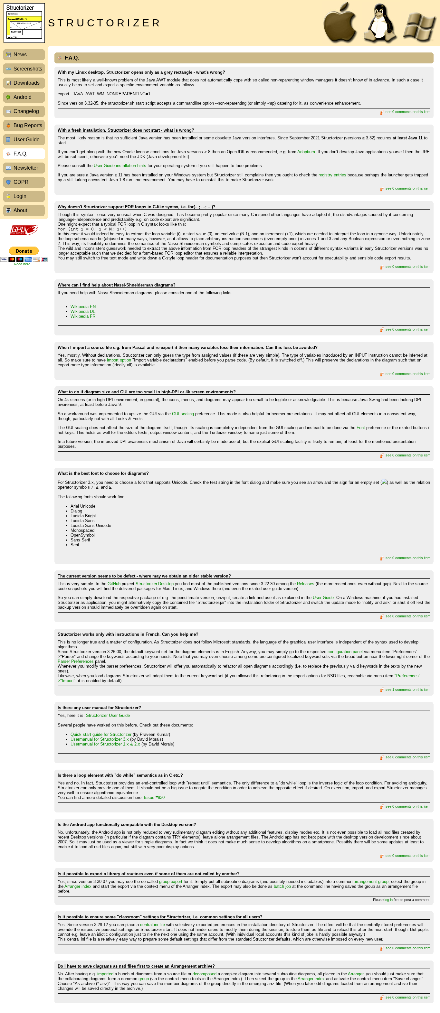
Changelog (26, 111)
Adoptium (306, 151)
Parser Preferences (76, 661)
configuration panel (345, 651)
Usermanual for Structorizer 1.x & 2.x (105, 744)
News (20, 54)
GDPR (21, 182)
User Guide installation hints (120, 165)
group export (170, 881)
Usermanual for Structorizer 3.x (100, 739)
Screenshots (28, 68)
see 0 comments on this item (407, 112)
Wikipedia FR (83, 316)
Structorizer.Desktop (155, 583)
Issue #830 (154, 797)
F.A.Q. (20, 153)
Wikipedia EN (83, 306)
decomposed (204, 973)
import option (119, 360)
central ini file (152, 924)
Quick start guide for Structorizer (101, 734)
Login (20, 196)
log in (389, 900)
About (20, 210)
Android (23, 97)
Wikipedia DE (83, 311)
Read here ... (24, 264)
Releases (305, 583)
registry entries (332, 175)
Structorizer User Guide (108, 715)
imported (105, 973)
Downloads (27, 83)
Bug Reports (28, 125)
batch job (282, 886)
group (144, 978)
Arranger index (77, 886)
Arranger (355, 973)
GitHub (114, 583)
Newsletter (26, 168)
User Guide (27, 139)
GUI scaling (183, 413)
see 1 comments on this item (407, 689)
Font (361, 427)
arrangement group (371, 881)
